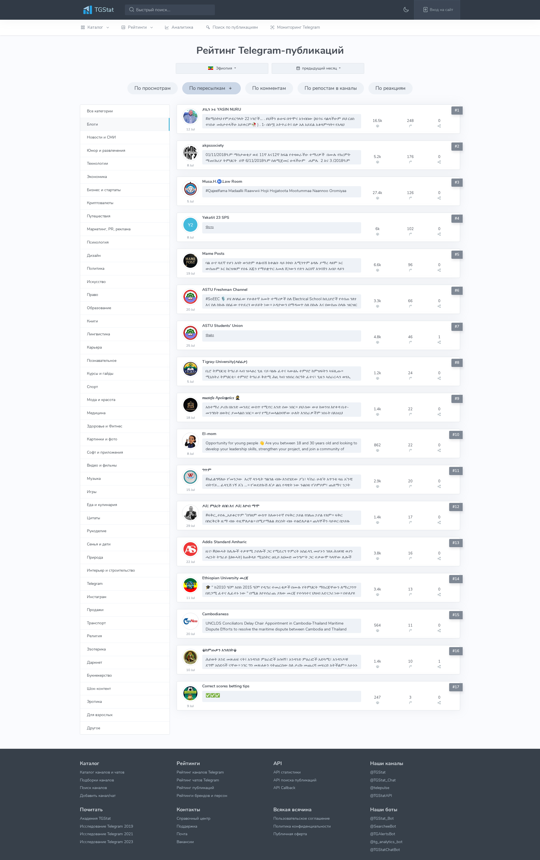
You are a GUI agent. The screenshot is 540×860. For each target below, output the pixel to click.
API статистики (287, 772)
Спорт (92, 386)
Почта (182, 834)
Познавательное (101, 360)
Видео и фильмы (102, 465)
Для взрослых (99, 715)
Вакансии (185, 842)
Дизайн (94, 255)
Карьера (94, 347)
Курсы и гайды (100, 373)
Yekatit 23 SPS (215, 217)
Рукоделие (96, 531)
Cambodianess (215, 614)
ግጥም (206, 470)
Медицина (96, 413)
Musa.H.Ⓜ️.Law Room (222, 181)
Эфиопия (224, 68)
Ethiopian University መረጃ (225, 578)
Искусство (96, 281)
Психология (98, 242)
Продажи (95, 609)
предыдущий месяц (319, 68)
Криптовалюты (100, 203)
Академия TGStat (95, 818)
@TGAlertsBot (382, 834)
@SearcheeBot (383, 826)
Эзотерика (96, 649)
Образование (99, 308)
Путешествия (98, 216)
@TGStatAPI (381, 795)
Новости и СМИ (101, 137)
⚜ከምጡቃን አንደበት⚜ (219, 650)
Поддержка (187, 826)
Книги (92, 321)
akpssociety (213, 145)
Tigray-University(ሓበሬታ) (225, 361)
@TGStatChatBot (385, 849)
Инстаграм (96, 597)
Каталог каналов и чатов (102, 772)
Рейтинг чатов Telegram (198, 780)
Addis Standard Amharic (224, 542)
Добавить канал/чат (98, 795)
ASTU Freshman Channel (225, 289)
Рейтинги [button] (138, 27)
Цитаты (93, 518)
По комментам (269, 88)
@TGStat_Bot (382, 818)
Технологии (97, 163)
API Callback (284, 787)
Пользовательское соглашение (301, 818)
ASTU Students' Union (222, 325)
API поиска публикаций (294, 780)
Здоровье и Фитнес (104, 426)
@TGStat (378, 772)
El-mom (209, 433)
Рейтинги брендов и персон (202, 795)
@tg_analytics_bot (386, 842)
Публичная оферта (290, 834)
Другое (93, 728)
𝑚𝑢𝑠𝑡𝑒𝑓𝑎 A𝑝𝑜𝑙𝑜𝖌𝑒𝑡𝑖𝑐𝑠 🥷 (221, 397)
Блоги (92, 124)
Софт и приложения (105, 452)
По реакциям (390, 88)
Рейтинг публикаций (195, 787)
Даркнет (94, 662)
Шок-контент (99, 688)
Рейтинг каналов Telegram (200, 772)
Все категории (100, 111)
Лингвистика (98, 334)
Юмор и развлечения (106, 150)
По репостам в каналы (331, 88)
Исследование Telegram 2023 (106, 842)
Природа (95, 557)
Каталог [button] (95, 27)
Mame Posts (213, 253)
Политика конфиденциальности (302, 826)
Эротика (94, 701)
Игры (91, 491)
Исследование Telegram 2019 (106, 826)
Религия (94, 636)
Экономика (97, 176)
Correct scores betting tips (225, 686)
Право (92, 294)
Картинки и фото (102, 439)
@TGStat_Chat (383, 780)
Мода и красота (101, 399)
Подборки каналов (97, 780)
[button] (437, 10)
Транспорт (96, 623)
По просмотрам (152, 88)
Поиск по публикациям (235, 27)
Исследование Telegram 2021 (106, 834)
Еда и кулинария (102, 504)
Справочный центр (193, 818)
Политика (95, 268)
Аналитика (182, 27)
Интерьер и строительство (111, 570)
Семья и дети (99, 544)
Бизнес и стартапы (104, 190)
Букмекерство (99, 675)
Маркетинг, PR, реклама (108, 229)
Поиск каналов (93, 787)
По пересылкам (208, 88)
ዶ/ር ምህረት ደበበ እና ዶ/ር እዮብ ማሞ (230, 506)
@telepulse (379, 787)
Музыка (94, 478)
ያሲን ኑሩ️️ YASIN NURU (221, 109)
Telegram (95, 583)
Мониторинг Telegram (298, 27)
